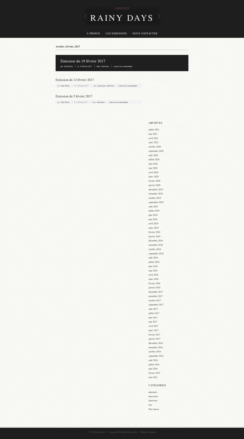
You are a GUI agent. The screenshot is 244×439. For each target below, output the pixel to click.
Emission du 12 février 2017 (75, 79)
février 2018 (154, 283)
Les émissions (116, 33)
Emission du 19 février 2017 (83, 61)
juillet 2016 (154, 364)
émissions (105, 66)
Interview (110, 85)
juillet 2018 (154, 261)
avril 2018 (153, 274)
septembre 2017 (156, 304)
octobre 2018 (155, 249)
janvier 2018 (154, 287)
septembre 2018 (156, 253)
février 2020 (154, 180)
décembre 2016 (156, 343)
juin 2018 (153, 266)
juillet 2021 (154, 129)
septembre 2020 (156, 150)
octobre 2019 (155, 197)
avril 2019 (153, 223)
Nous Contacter (145, 33)
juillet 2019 (154, 210)
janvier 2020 (154, 185)
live (150, 404)
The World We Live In (127, 432)
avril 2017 (153, 326)
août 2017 (153, 308)
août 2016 (153, 360)
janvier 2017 (154, 338)
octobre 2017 (155, 300)
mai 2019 (153, 219)
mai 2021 (153, 133)
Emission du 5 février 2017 (74, 96)
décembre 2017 (156, 291)
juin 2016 (153, 368)
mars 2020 (154, 176)
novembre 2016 (156, 347)
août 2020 (153, 155)
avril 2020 (153, 172)
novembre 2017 (156, 296)
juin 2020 (153, 163)
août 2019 (153, 206)
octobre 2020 (155, 146)
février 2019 (154, 232)
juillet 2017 (154, 313)
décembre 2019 (156, 189)
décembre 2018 (156, 240)
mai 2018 (153, 270)
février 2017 (154, 334)
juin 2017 (153, 317)
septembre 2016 (156, 355)
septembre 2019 (156, 202)
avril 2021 (153, 138)
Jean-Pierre (68, 66)
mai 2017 (153, 321)
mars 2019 (154, 227)
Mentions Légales (148, 432)
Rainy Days (100, 432)
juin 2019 (153, 215)
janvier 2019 (154, 236)
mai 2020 (153, 168)
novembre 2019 (156, 193)
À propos (93, 33)
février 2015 (154, 372)
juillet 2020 (154, 159)
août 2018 (153, 257)
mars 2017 (154, 330)
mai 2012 (153, 377)
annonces (153, 392)
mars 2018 (154, 279)
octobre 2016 (155, 351)
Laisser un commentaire (123, 66)
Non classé (154, 409)
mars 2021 (154, 142)
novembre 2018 (156, 244)
